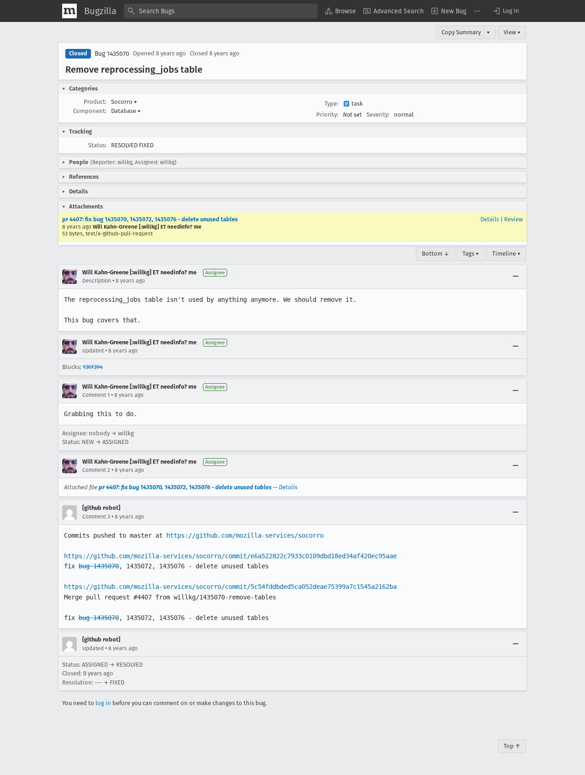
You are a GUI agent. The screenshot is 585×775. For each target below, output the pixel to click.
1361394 (93, 366)
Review (513, 219)
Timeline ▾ (506, 253)
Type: (331, 103)
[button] (505, 11)
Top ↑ (512, 746)
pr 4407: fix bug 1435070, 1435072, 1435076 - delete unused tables (150, 219)
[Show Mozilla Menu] (69, 11)
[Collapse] (515, 276)
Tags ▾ (471, 253)
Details (489, 219)
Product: (95, 101)
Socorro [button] (124, 101)
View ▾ (512, 32)
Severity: (378, 114)
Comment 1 (96, 395)
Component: (89, 110)
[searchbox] (221, 11)
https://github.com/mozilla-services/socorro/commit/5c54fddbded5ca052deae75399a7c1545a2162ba (230, 586)
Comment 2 (96, 470)
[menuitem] (340, 11)
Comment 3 (96, 516)
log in (103, 703)
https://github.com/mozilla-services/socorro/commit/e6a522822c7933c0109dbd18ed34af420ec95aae (230, 556)
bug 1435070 (99, 566)
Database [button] (126, 110)
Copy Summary (461, 32)
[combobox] (221, 11)
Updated (93, 350)
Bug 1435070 (112, 54)
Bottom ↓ (435, 253)
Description (96, 281)
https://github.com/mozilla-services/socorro (245, 535)
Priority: (327, 114)
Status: (97, 145)
